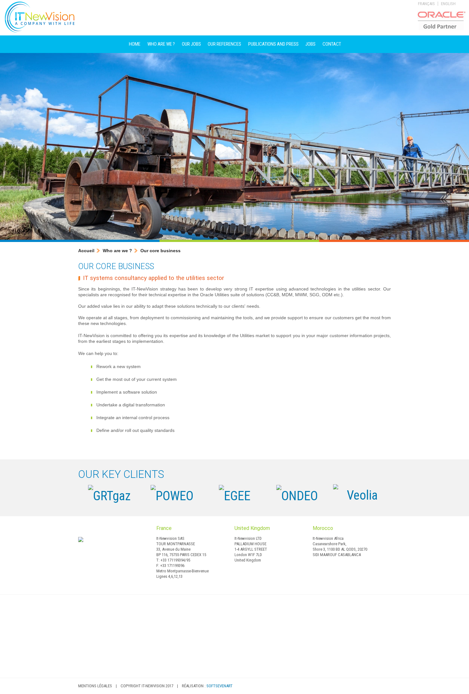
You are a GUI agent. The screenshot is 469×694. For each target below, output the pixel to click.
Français (426, 4)
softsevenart (219, 685)
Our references (224, 44)
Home (134, 44)
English (448, 4)
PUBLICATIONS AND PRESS (273, 44)
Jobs (310, 44)
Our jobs (191, 44)
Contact (332, 44)
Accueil (86, 250)
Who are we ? (161, 44)
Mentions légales (95, 685)
